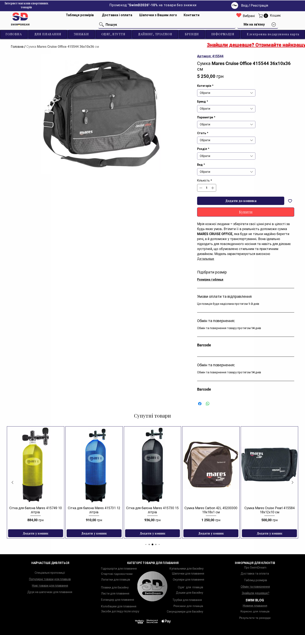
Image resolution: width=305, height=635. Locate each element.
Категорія (205, 85)
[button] (263, 15)
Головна (17, 47)
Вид (201, 164)
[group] (152, 482)
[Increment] (213, 187)
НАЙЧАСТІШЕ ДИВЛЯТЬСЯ (50, 563)
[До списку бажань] (290, 201)
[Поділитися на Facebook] (199, 403)
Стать (202, 133)
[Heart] (239, 15)
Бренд (202, 101)
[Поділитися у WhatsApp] (207, 403)
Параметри (206, 117)
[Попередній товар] (12, 482)
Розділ (203, 149)
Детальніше (205, 258)
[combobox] (226, 93)
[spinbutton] (206, 187)
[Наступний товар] (292, 482)
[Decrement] (200, 187)
